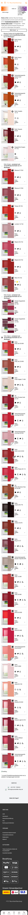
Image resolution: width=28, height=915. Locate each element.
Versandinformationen (7, 834)
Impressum (5, 816)
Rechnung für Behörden (8, 823)
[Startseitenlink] (14, 3)
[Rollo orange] (6, 9)
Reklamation (5, 837)
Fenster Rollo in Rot (6, 23)
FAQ (3, 820)
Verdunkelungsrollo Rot (11, 21)
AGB (3, 814)
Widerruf (4, 839)
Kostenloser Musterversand (9, 832)
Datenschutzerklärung (7, 818)
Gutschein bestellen (7, 853)
